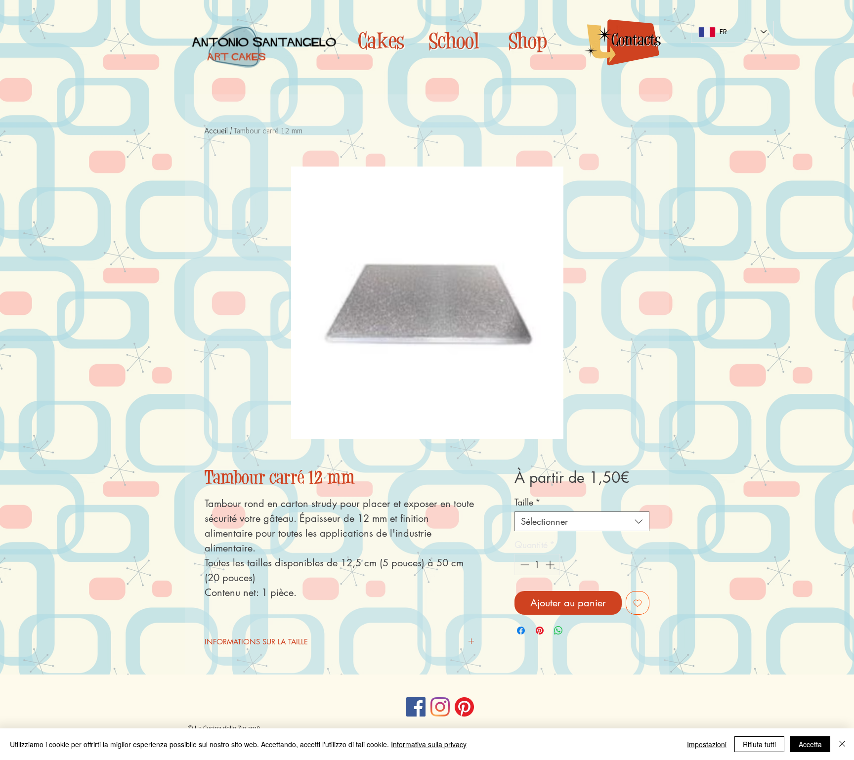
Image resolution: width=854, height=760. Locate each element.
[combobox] (581, 521)
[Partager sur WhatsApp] (558, 630)
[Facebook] (416, 707)
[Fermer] (842, 744)
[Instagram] (440, 707)
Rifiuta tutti (759, 744)
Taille (527, 502)
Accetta (810, 744)
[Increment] (550, 564)
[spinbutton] (537, 564)
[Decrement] (523, 564)
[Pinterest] (464, 707)
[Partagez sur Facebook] (521, 630)
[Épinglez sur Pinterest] (540, 630)
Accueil (216, 130)
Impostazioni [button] (706, 744)
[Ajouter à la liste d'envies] (637, 603)
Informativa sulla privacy (429, 744)
